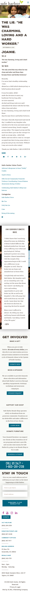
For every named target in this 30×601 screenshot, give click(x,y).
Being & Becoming (8, 213)
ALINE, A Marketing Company (18, 589)
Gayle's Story (6, 175)
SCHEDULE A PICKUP (15, 454)
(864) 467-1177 (6, 541)
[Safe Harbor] (12, 2)
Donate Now (15, 364)
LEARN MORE (15, 425)
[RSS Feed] (2, 217)
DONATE (6, 517)
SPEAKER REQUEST (15, 393)
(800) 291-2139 (7, 525)
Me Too (4, 201)
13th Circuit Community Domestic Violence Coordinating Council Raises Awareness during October (15, 181)
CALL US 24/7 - (15, 465)
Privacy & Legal (15, 587)
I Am (3, 209)
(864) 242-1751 (7, 558)
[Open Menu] (28, 2)
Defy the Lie (6, 205)
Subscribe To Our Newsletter (15, 503)
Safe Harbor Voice (8, 197)
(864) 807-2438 (7, 534)
